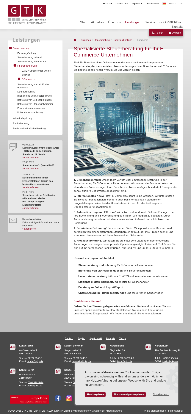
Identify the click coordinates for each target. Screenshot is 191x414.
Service (150, 22)
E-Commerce (28, 79)
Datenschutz (121, 3)
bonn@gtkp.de (124, 361)
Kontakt (177, 27)
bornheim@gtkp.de (81, 361)
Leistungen (132, 22)
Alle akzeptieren (95, 394)
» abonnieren (29, 229)
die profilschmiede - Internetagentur (165, 411)
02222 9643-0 (80, 358)
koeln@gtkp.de (170, 361)
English (81, 338)
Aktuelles (97, 22)
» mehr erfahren (30, 157)
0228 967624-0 (126, 358)
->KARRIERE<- (170, 22)
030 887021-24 (35, 382)
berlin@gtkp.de (34, 385)
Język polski (96, 338)
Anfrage (176, 32)
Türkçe (122, 338)
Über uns (114, 22)
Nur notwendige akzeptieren (129, 394)
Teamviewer (153, 3)
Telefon (159, 32)
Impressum (137, 3)
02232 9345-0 (35, 358)
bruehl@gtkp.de (35, 361)
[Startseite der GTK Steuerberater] (75, 40)
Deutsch (69, 338)
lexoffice (26, 75)
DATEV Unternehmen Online (36, 71)
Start (83, 22)
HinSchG (107, 3)
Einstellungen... (161, 394)
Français (110, 338)
